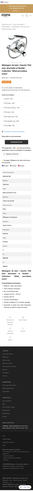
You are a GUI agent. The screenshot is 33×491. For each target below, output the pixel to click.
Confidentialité (6, 439)
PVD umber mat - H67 (11, 116)
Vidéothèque (6, 410)
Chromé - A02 (8, 99)
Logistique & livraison (8, 442)
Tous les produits (18, 24)
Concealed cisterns (7, 354)
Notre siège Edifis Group (9, 385)
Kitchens (4, 369)
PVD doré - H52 (9, 112)
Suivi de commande (10, 332)
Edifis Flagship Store (8, 388)
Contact (4, 416)
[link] (16, 11)
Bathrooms (5, 357)
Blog (3, 404)
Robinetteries (6, 26)
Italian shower (6, 360)
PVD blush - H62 (9, 103)
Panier (10, 340)
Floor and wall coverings (9, 366)
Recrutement (6, 413)
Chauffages (5, 372)
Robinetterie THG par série (20, 26)
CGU (3, 436)
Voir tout (4, 376)
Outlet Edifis (5, 391)
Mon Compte (23, 320)
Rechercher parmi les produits (10, 322)
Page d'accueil (6, 24)
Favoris (23, 331)
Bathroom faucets (7, 363)
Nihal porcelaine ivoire (9, 29)
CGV (3, 445)
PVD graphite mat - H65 (11, 121)
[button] (6, 15)
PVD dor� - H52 (9, 125)
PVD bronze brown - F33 (12, 107)
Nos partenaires (6, 401)
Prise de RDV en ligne (8, 407)
